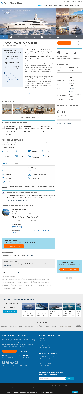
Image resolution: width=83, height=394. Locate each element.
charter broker (27, 242)
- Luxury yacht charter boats (11, 3)
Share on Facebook (67, 278)
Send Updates (7, 265)
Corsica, (29, 230)
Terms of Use (54, 385)
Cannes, (24, 230)
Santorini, (45, 230)
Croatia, (14, 228)
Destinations (48, 6)
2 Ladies (26, 312)
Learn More (53, 392)
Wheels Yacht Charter (45, 358)
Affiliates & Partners (24, 365)
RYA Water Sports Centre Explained (18, 200)
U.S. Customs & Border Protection (15, 273)
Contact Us (5, 365)
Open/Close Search (81, 6)
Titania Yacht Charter (45, 365)
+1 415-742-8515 (24, 357)
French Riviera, (34, 230)
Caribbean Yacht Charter (46, 350)
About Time (68, 312)
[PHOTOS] (11, 37)
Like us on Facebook (3, 362)
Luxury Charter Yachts (7, 10)
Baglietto (29, 54)
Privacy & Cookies (63, 385)
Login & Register (77, 1)
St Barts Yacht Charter (45, 343)
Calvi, (20, 230)
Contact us (24, 351)
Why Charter (69, 6)
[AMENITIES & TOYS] (35, 37)
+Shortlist (80, 10)
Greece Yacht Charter (45, 345)
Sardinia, (50, 230)
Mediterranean (17, 226)
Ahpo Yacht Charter (45, 368)
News (55, 6)
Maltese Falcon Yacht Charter (47, 356)
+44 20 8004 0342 (8, 357)
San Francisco (23, 355)
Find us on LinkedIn (16, 362)
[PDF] (58, 37)
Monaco (23, 228)
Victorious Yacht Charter (46, 361)
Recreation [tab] (9, 163)
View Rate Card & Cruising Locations (69, 119)
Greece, (19, 228)
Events (61, 6)
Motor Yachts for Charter (19, 10)
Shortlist (67, 1)
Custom (71, 91)
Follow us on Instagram (12, 362)
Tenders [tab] (20, 163)
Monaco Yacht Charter (45, 340)
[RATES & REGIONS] (43, 37)
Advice (77, 6)
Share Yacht (70, 278)
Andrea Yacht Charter (45, 363)
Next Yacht (80, 43)
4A (37, 312)
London (4, 355)
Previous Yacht (75, 43)
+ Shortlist (76, 37)
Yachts (40, 6)
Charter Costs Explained (65, 123)
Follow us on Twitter (7, 362)
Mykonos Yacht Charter (45, 347)
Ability (52, 312)
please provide (29, 255)
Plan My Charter (10, 351)
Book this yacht (64, 43)
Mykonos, (40, 230)
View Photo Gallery (29, 117)
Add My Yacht (13, 365)
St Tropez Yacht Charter (46, 338)
